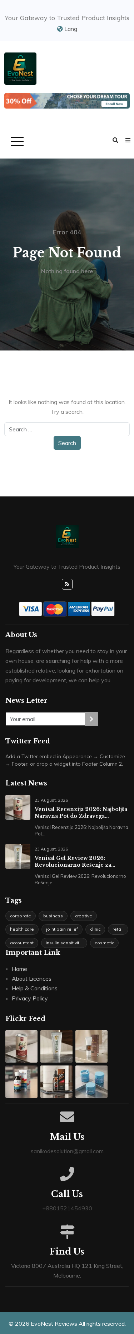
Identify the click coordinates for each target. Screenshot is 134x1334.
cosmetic (104, 942)
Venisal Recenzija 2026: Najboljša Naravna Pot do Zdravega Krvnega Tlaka (81, 813)
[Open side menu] (128, 140)
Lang (70, 28)
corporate (20, 915)
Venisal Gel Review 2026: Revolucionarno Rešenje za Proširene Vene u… (73, 861)
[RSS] (67, 584)
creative (83, 915)
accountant (22, 942)
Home (19, 968)
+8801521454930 (67, 1208)
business (53, 915)
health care (22, 929)
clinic (95, 929)
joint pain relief (62, 929)
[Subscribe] (91, 719)
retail (118, 929)
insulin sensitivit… (64, 942)
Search (67, 442)
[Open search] (115, 140)
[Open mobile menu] (16, 142)
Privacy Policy (30, 998)
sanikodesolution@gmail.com (67, 1151)
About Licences (31, 978)
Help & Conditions (35, 988)
